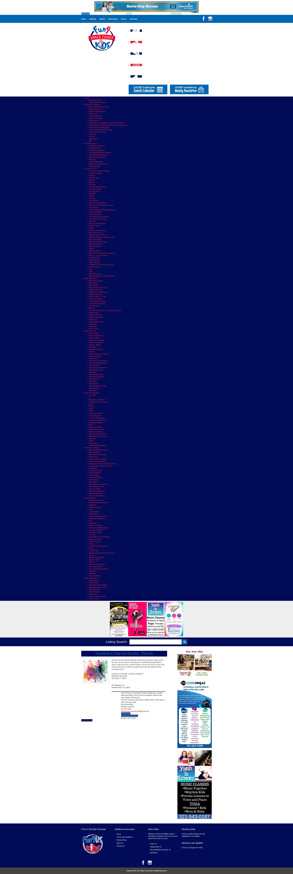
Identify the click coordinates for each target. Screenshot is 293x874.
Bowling (91, 182)
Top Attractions (94, 267)
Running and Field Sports (98, 546)
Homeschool (93, 114)
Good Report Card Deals (98, 585)
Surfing (91, 562)
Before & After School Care (98, 107)
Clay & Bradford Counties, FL (160, 849)
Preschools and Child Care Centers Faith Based (106, 123)
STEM (91, 441)
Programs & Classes (91, 393)
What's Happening (90, 578)
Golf (90, 521)
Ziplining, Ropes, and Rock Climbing (102, 276)
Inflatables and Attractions (98, 367)
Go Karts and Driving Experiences (101, 205)
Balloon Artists (94, 338)
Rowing (91, 543)
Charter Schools (94, 109)
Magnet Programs (95, 118)
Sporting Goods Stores (97, 491)
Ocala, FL (153, 844)
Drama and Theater (96, 413)
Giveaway (133, 19)
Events (123, 19)
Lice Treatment (94, 306)
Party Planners (94, 379)
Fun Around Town (90, 168)
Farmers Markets (95, 473)
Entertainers (93, 358)
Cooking (92, 406)
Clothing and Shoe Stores (98, 459)
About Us (120, 843)
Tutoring (92, 136)
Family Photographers (97, 150)
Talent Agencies (94, 166)
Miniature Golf (94, 226)
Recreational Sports (96, 244)
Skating (91, 248)
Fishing (91, 196)
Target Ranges (94, 262)
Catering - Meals (95, 345)
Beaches (92, 180)
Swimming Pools (95, 260)
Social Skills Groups (96, 162)
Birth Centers (93, 283)
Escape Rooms (94, 191)
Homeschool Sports (96, 530)
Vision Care (93, 326)
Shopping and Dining (91, 447)
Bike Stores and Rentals (97, 454)
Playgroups (93, 159)
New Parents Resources (97, 157)
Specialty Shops (94, 489)
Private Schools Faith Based (99, 127)
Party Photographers (96, 377)
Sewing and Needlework (97, 434)
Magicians (92, 372)
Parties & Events (90, 331)
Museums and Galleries (97, 230)
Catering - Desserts (96, 342)
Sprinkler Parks (94, 258)
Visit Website (125, 713)
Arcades (92, 175)
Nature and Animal (95, 427)
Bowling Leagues (95, 507)
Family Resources (90, 143)
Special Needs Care (96, 322)
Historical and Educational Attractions (102, 210)
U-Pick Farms (94, 598)
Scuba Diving (93, 550)
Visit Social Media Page (129, 716)
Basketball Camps (95, 100)
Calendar (92, 19)
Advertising (113, 19)
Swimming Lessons (96, 566)
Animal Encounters (95, 173)
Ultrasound (93, 324)
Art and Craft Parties (96, 335)
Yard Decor (93, 390)
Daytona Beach (176, 14)
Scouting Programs (96, 431)
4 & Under (92, 395)
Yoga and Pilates (95, 576)
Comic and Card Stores (97, 461)
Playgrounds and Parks (97, 235)
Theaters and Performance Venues (101, 264)
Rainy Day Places (95, 239)
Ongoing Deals (94, 589)
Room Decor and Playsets (98, 484)
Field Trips (92, 194)
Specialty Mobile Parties (97, 386)
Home (83, 19)
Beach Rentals (94, 452)
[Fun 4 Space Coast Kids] (101, 38)
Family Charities (94, 148)
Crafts (91, 409)
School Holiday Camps (97, 102)
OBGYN (91, 308)
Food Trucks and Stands (97, 363)
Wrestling (92, 573)
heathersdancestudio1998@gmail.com (135, 711)
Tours (91, 269)
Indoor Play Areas (95, 214)
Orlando (129, 14)
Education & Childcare (92, 104)
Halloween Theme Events (98, 587)
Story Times (93, 443)
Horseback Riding (95, 532)
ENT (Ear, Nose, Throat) (97, 296)
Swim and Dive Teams (97, 564)
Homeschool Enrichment (97, 420)
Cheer (91, 509)
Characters (93, 347)
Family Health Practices (97, 303)
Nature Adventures (95, 232)
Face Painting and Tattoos (98, 361)
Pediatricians (93, 319)
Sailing (91, 548)
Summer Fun (93, 594)
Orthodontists (93, 312)
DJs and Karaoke (95, 356)
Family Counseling (95, 299)
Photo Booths (93, 383)
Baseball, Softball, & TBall (98, 502)
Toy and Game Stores (97, 495)
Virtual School (94, 139)
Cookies (92, 351)
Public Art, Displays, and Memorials (101, 237)
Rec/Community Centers (97, 242)
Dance (91, 411)
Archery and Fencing (96, 500)
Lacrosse (92, 534)
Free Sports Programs (97, 518)
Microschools (93, 120)
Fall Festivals (93, 582)
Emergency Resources (97, 146)
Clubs (91, 404)
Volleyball (92, 571)
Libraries (92, 221)
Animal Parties (94, 333)
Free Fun (92, 198)
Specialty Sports (94, 560)
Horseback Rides (95, 212)
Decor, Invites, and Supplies (99, 354)
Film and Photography (97, 418)
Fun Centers (93, 200)
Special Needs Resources (98, 164)
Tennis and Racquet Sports (98, 569)
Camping (92, 184)
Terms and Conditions (124, 837)
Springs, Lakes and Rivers (98, 255)
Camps (86, 98)
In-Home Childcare (95, 116)
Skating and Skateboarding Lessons (102, 553)
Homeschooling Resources (98, 155)
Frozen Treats (94, 475)
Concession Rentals (96, 349)
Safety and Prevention (97, 429)
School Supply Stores (96, 486)
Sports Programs (90, 498)
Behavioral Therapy (96, 280)
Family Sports (94, 514)
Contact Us (121, 846)
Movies (91, 228)
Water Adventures (95, 274)
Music (91, 425)
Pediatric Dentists (95, 315)
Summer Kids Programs (97, 445)
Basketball (92, 505)
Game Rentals (94, 365)
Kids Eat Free (94, 479)
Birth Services (94, 285)
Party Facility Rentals (96, 374)
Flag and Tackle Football (98, 516)
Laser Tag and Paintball (97, 219)
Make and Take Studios (97, 223)
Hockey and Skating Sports (98, 527)
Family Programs (95, 415)
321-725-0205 (126, 709)
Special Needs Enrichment (98, 436)
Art (90, 397)
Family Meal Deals (95, 470)
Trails (91, 271)
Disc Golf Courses (95, 189)
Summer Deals (94, 592)
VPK (90, 141)
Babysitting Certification (97, 399)
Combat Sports (94, 511)
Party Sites (92, 381)
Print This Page (86, 720)
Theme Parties (94, 388)
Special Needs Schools (97, 132)
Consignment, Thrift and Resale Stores (103, 463)
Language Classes (95, 422)
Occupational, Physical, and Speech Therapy (105, 310)
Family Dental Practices (97, 301)
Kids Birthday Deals (96, 370)
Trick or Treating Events (97, 596)
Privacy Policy (121, 840)
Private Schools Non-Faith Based (101, 130)
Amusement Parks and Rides (99, 171)
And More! (153, 852)
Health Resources (90, 278)
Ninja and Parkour (95, 539)
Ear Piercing (93, 468)
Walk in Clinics (94, 329)
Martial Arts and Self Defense (99, 537)
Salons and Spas (95, 246)
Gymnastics (93, 523)
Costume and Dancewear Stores (100, 466)
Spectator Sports (95, 251)
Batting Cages (94, 178)
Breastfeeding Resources (98, 287)
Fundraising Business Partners (100, 152)
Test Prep (92, 134)
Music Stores (93, 482)
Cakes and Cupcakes (96, 340)
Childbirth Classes (95, 290)
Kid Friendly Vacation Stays (98, 216)
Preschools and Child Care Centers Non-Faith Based (108, 125)
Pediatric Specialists (96, 317)
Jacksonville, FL (155, 847)
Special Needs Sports (96, 557)
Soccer (91, 555)
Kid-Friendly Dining (95, 477)
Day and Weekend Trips (97, 187)
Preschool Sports (95, 541)
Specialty (92, 438)
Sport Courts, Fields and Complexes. (102, 253)
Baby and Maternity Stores (98, 450)
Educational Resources (97, 111)
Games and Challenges (97, 203)
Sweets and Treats (95, 493)
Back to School (94, 580)
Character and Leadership (98, 402)
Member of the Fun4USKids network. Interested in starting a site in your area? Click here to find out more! (163, 836)
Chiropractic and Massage (98, 292)
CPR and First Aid (95, 294)
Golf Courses (93, 207)
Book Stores (93, 457)
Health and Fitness (95, 525)
